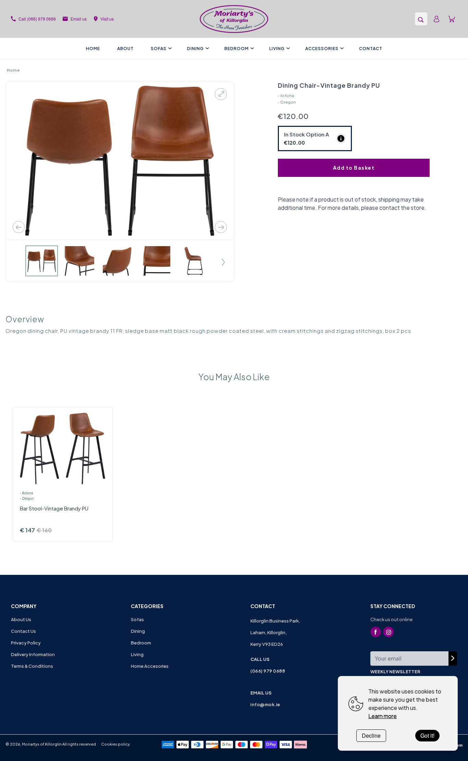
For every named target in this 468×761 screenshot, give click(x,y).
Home (93, 48)
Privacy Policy (26, 642)
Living (277, 48)
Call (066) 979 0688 (37, 19)
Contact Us (23, 631)
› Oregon (287, 102)
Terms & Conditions (32, 666)
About (125, 48)
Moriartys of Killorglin (42, 744)
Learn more (382, 716)
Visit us (107, 19)
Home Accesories (150, 666)
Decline (371, 735)
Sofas (159, 48)
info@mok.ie (265, 704)
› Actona (286, 96)
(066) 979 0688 (267, 671)
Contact (370, 48)
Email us (79, 19)
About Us (21, 619)
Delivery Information (33, 654)
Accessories (321, 48)
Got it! (427, 735)
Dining (195, 48)
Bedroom (236, 48)
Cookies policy (115, 744)
